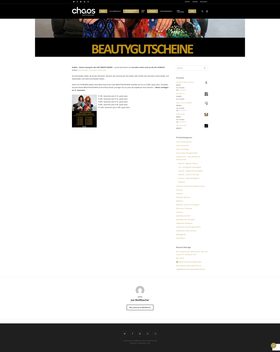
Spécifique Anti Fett (183, 216)
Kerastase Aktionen (183, 197)
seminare (179, 212)
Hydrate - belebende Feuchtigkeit (190, 171)
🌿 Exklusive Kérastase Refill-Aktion (189, 262)
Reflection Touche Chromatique (187, 205)
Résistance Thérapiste (184, 208)
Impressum (133, 343)
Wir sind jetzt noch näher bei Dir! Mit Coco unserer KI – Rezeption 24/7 (192, 253)
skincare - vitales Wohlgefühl (188, 178)
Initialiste (179, 193)
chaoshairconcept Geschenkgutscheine (190, 186)
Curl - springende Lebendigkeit (189, 167)
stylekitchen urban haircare (186, 231)
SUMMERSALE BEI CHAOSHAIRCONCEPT (190, 269)
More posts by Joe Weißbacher (140, 307)
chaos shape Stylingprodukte (186, 153)
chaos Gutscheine (182, 145)
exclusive (179, 190)
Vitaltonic (181, 182)
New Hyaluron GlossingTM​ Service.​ (189, 266)
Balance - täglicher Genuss (188, 163)
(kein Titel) (180, 258)
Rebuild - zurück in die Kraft (188, 174)
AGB (148, 343)
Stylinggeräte (181, 234)
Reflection (179, 201)
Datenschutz (142, 343)
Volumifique (180, 238)
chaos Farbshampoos (184, 142)
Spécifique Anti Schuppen (185, 219)
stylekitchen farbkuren (184, 223)
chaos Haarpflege (182, 149)
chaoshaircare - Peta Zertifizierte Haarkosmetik (188, 158)
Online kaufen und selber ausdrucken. (92, 70)
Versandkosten (182, 90)
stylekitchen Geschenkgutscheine (188, 227)
